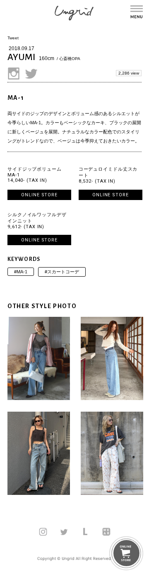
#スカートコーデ (62, 271)
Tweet (13, 38)
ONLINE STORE (39, 195)
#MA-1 (20, 271)
